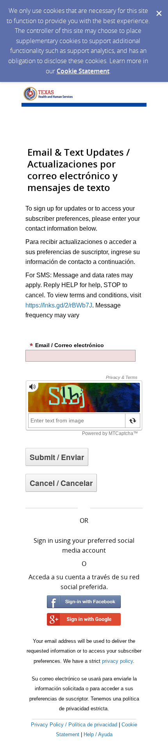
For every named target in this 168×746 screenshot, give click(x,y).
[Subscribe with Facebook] (84, 601)
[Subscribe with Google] (84, 619)
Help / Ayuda (98, 734)
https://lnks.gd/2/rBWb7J (58, 305)
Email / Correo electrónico (69, 345)
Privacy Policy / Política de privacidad (74, 725)
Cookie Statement (83, 71)
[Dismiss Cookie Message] (158, 7)
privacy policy (117, 661)
